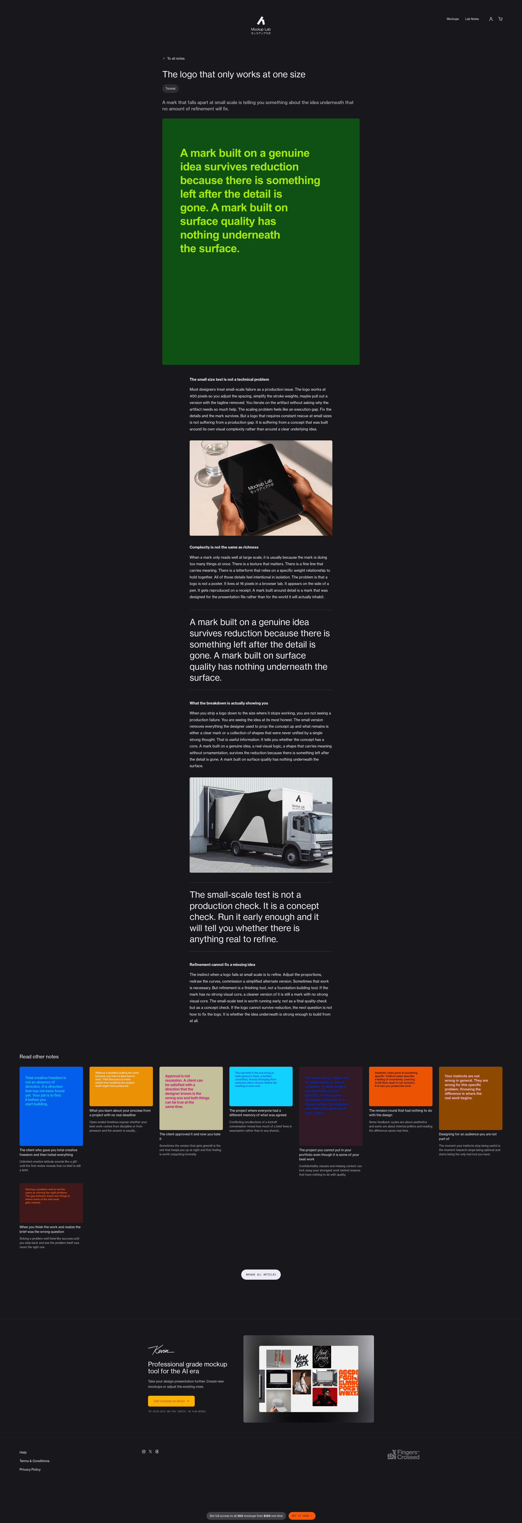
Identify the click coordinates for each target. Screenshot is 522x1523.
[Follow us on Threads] (157, 1451)
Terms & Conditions (34, 1461)
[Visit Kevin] (308, 1379)
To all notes (176, 58)
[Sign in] (491, 19)
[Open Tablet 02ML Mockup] (261, 488)
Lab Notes (472, 19)
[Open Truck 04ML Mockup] (261, 825)
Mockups (453, 19)
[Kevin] (161, 1350)
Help (23, 1452)
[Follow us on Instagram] (144, 1451)
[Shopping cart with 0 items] (500, 19)
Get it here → (302, 1515)
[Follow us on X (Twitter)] (150, 1451)
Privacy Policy (30, 1469)
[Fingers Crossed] (403, 1454)
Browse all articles (261, 1274)
